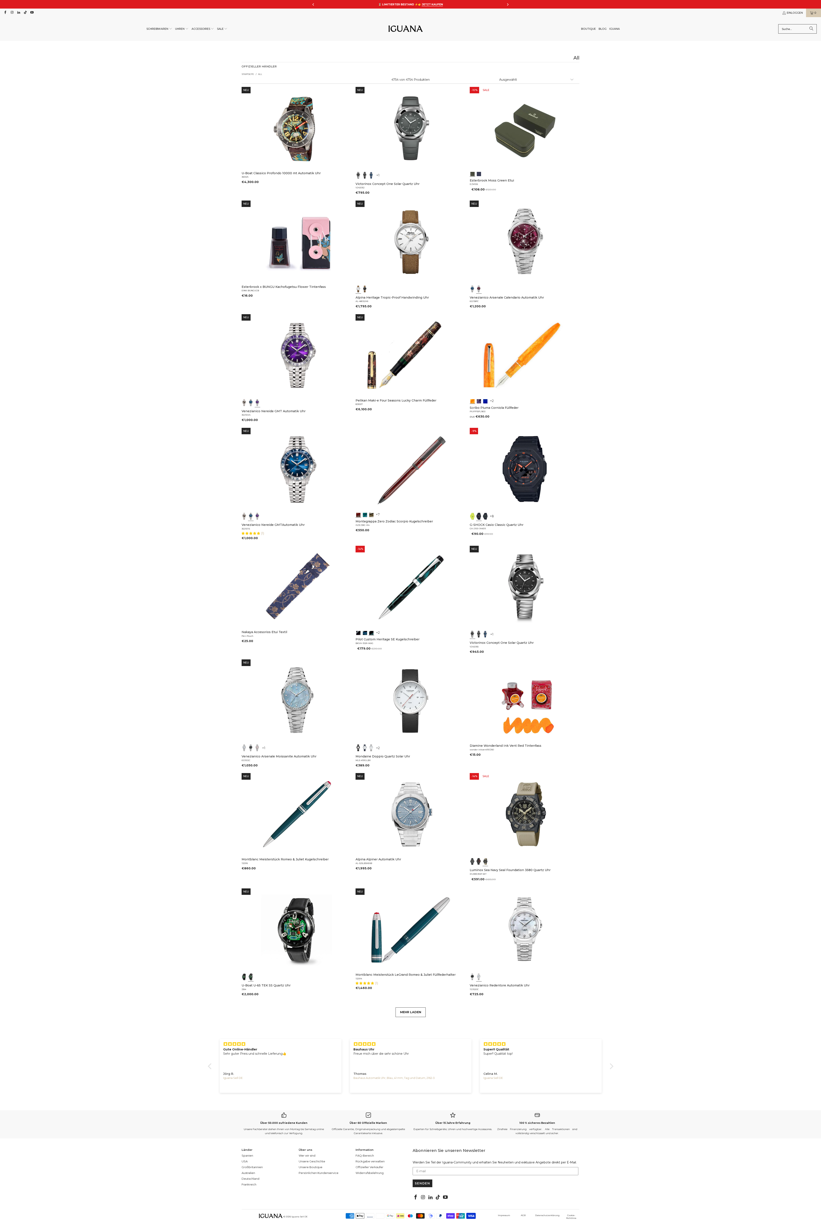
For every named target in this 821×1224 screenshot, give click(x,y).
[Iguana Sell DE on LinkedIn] (18, 12)
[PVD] (244, 977)
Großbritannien (252, 1167)
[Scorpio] (358, 514)
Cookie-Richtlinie (571, 1217)
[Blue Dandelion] (478, 173)
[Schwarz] (358, 175)
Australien (248, 1173)
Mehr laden (410, 1012)
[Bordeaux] (478, 289)
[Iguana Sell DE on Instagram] (11, 12)
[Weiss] (358, 289)
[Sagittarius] (365, 514)
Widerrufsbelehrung (370, 1173)
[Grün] (472, 516)
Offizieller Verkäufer (369, 1167)
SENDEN (422, 1183)
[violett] (257, 402)
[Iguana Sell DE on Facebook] (5, 12)
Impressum (504, 1215)
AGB (523, 1215)
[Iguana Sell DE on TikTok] (25, 12)
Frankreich (249, 1184)
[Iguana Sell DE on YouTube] (32, 12)
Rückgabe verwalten (370, 1161)
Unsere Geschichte (312, 1161)
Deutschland (250, 1178)
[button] (159, 29)
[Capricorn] (371, 514)
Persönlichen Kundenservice (318, 1173)
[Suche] (811, 29)
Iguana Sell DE (300, 1216)
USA (245, 1161)
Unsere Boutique (310, 1167)
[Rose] (257, 748)
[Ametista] (478, 400)
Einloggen (795, 12)
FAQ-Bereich (365, 1155)
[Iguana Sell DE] (405, 29)
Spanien (247, 1155)
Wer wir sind (307, 1155)
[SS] (250, 977)
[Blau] (371, 175)
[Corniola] (472, 400)
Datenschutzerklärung (547, 1215)
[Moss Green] (472, 173)
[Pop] (485, 400)
